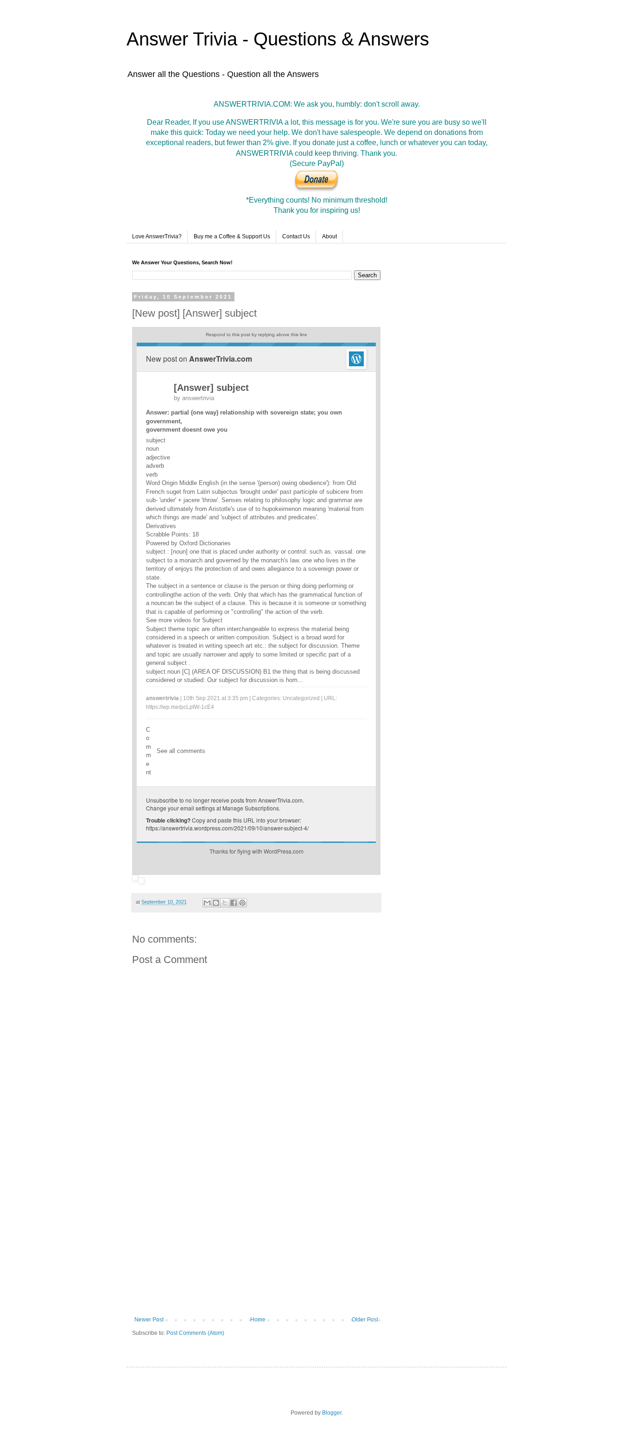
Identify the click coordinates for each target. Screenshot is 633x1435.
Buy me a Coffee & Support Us (232, 236)
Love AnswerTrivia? (157, 236)
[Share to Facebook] (233, 902)
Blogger (332, 1412)
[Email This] (207, 902)
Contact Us (296, 236)
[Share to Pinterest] (242, 902)
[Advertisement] (256, 1240)
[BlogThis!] (216, 902)
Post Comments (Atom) (195, 1333)
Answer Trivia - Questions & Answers (278, 39)
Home (258, 1319)
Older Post (365, 1319)
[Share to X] (224, 902)
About (329, 236)
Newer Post (149, 1319)
